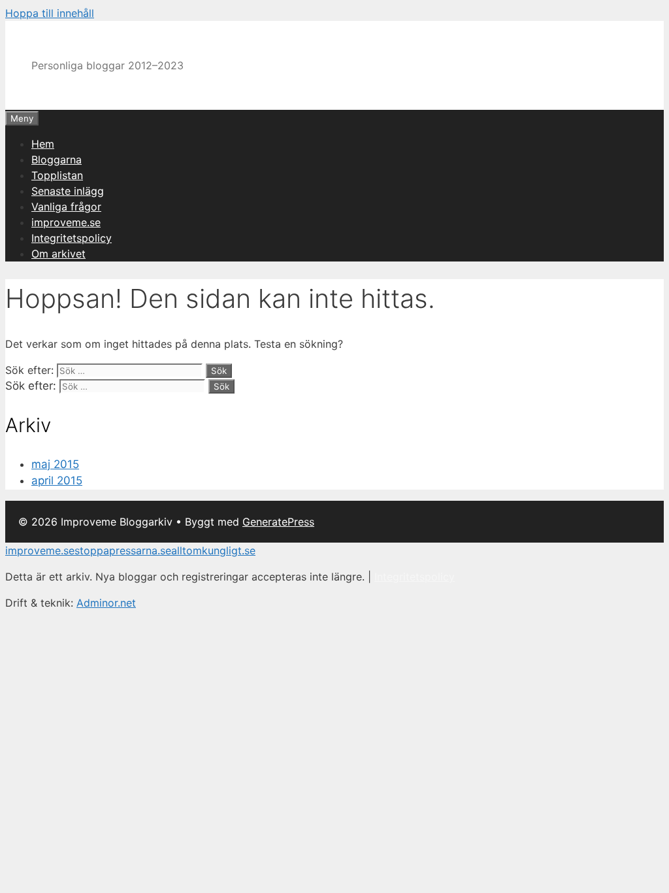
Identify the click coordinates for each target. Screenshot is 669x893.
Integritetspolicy (71, 237)
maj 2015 (55, 464)
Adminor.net (106, 602)
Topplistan (57, 175)
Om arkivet (58, 253)
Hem (42, 143)
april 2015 (56, 480)
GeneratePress (278, 521)
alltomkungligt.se (213, 550)
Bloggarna (56, 159)
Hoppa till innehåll (49, 13)
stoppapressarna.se (122, 550)
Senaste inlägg (67, 190)
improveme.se (66, 222)
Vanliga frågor (66, 206)
